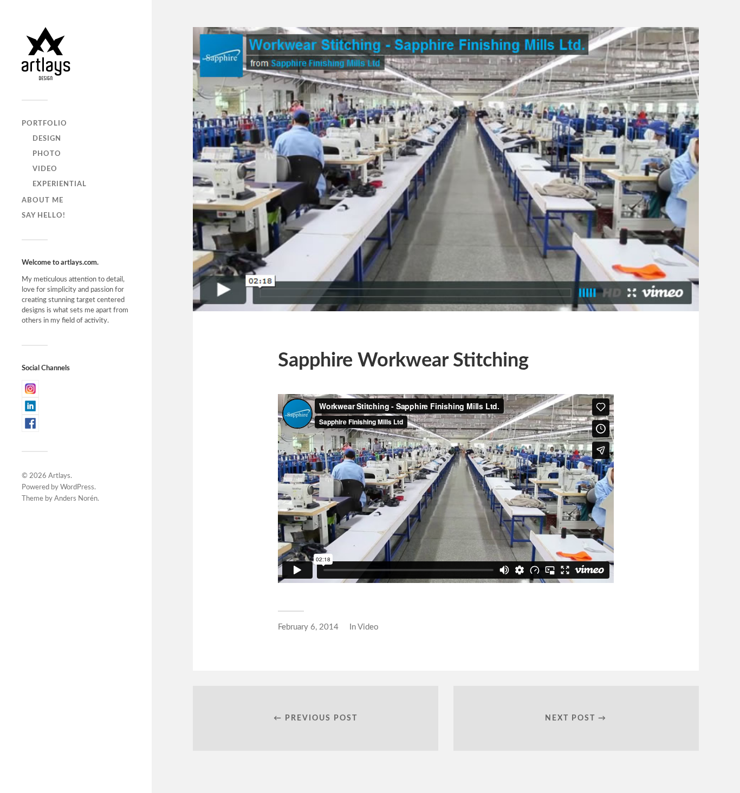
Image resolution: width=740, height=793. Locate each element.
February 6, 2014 (308, 627)
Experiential (60, 184)
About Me (42, 200)
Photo (47, 153)
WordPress (77, 487)
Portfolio (44, 123)
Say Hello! (44, 215)
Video (45, 169)
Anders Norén (76, 498)
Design (47, 138)
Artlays (59, 476)
